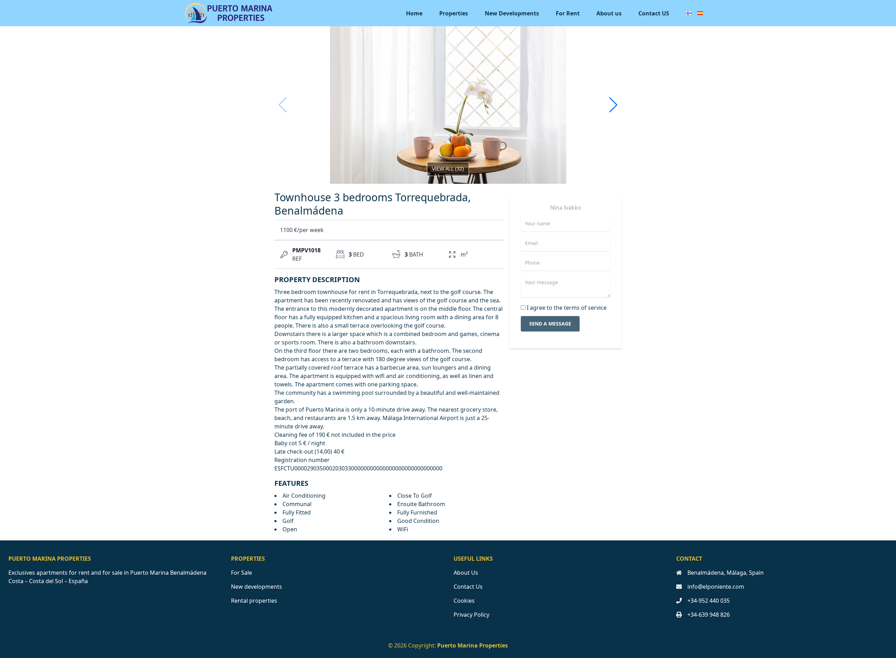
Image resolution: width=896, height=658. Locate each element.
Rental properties (254, 600)
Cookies (464, 600)
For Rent (568, 13)
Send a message (550, 323)
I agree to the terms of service (567, 308)
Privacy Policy (471, 614)
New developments (256, 586)
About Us (466, 572)
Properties (453, 13)
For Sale (241, 572)
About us (609, 13)
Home (414, 13)
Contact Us (468, 586)
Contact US (653, 13)
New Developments (512, 13)
